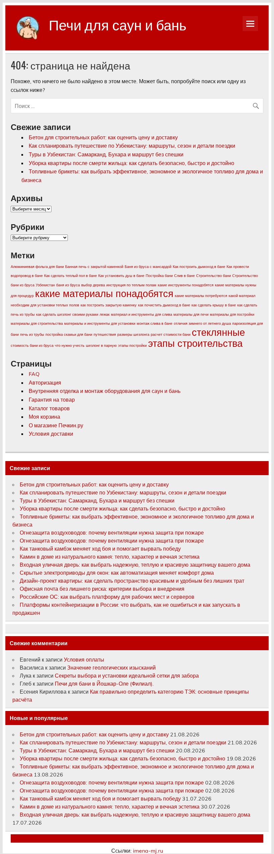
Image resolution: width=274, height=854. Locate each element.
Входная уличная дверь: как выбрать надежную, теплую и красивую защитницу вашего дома (135, 564)
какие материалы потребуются (201, 295)
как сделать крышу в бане (213, 305)
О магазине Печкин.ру (56, 425)
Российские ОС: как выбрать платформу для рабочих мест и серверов (107, 596)
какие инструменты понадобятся (186, 285)
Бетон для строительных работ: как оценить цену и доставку (103, 137)
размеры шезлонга (133, 334)
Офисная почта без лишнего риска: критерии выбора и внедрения (102, 588)
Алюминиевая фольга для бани (37, 266)
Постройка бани (159, 275)
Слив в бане (184, 275)
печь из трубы (32, 334)
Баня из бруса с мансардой (148, 266)
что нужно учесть (70, 345)
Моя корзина (44, 416)
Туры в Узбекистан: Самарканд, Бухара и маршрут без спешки (106, 154)
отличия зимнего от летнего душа (202, 323)
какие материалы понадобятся (104, 293)
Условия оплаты (84, 659)
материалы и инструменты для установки (99, 323)
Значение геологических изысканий (112, 667)
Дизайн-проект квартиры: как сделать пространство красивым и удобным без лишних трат (132, 580)
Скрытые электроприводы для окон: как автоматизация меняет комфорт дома (117, 572)
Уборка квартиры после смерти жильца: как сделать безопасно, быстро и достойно (131, 163)
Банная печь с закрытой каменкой (94, 266)
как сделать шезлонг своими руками (67, 314)
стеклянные (218, 332)
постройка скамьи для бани (68, 334)
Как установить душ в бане (121, 275)
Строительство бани (213, 275)
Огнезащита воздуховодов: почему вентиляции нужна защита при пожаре (112, 532)
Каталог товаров (49, 408)
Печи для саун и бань (117, 24)
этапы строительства (195, 343)
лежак (105, 314)
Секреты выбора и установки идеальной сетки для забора (127, 675)
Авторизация (45, 382)
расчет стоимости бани (170, 334)
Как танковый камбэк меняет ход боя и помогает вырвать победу (100, 548)
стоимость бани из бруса (32, 345)
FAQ (34, 374)
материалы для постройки (232, 314)
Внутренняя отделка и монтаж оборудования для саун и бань (104, 391)
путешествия (105, 334)
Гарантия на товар (52, 399)
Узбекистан (45, 285)
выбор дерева (93, 285)
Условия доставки (51, 433)
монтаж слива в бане (154, 323)
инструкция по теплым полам (131, 285)
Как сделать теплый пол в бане (70, 275)
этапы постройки (132, 345)
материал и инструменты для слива (141, 314)
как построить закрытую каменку (109, 305)
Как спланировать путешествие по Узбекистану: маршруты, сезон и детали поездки (132, 145)
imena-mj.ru (148, 850)
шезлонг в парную (101, 345)
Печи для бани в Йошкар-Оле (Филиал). (104, 683)
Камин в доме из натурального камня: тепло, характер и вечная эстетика (109, 556)
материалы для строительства (37, 323)
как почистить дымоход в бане (164, 305)
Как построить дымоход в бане (199, 266)
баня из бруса (68, 285)
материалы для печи (191, 314)
